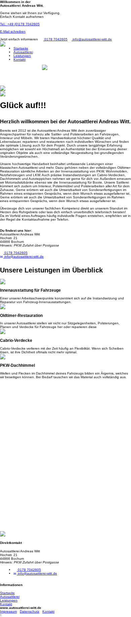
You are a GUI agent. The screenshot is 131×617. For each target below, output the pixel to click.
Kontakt (19, 59)
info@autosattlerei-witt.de (92, 39)
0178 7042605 (55, 39)
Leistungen (22, 56)
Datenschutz (29, 611)
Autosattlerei (23, 52)
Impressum (8, 611)
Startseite (20, 48)
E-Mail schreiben (13, 31)
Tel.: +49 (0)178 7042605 (20, 24)
